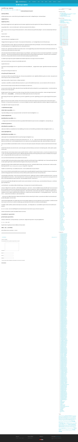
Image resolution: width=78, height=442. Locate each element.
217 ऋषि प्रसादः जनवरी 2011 (63, 296)
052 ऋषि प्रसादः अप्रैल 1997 (63, 238)
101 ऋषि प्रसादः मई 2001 (63, 260)
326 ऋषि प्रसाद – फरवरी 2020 (63, 382)
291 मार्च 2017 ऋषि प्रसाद (63, 354)
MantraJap (70, 419)
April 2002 (61, 195)
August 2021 (62, 66)
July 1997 (61, 223)
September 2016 (62, 114)
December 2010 (62, 168)
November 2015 (62, 122)
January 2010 (62, 177)
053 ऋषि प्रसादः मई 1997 (63, 239)
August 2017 (62, 105)
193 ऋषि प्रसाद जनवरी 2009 (63, 276)
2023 (61, 27)
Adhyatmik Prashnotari (62, 415)
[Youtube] (41, 439)
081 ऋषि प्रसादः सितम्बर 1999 (63, 247)
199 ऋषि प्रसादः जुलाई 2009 (63, 281)
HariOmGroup (57, 436)
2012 (61, 36)
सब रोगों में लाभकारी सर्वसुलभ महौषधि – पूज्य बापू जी (65, 19)
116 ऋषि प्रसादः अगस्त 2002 (63, 271)
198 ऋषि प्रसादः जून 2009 (63, 280)
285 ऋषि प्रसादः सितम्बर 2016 (63, 349)
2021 (61, 28)
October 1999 (62, 215)
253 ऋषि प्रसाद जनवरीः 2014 (63, 323)
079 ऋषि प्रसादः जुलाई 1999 (63, 245)
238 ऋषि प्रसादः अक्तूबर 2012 (63, 312)
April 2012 (61, 156)
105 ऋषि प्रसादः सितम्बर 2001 (63, 262)
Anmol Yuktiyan (68, 415)
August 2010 (62, 171)
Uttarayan (67, 429)
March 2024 (61, 50)
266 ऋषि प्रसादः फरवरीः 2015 (63, 334)
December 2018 (62, 92)
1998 (61, 43)
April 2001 (61, 204)
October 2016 (62, 113)
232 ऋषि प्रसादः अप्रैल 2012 (63, 307)
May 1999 (61, 219)
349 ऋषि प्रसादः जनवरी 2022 (63, 396)
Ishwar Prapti (62, 419)
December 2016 (62, 111)
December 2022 (62, 53)
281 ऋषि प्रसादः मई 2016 (63, 346)
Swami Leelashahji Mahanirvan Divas (69, 428)
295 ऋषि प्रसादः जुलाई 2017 (63, 357)
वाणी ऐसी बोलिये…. (4, 237)
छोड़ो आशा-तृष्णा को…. (54, 237)
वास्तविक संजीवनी (62, 21)
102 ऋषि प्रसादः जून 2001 (63, 261)
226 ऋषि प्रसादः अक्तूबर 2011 (63, 303)
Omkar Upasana (66, 421)
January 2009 (62, 187)
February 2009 (62, 186)
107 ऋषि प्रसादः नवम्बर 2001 (63, 264)
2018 (61, 31)
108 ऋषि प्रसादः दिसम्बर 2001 (63, 265)
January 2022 (62, 62)
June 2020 (61, 77)
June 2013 (61, 145)
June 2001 (61, 202)
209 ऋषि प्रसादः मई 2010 (63, 289)
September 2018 (62, 94)
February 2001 (62, 205)
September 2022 (62, 55)
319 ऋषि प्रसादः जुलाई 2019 (63, 377)
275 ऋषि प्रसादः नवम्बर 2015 (63, 341)
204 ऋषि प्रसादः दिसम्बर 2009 (63, 285)
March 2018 (61, 99)
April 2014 (61, 137)
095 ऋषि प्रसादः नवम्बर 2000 (63, 256)
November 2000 (62, 207)
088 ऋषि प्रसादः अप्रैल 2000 (63, 252)
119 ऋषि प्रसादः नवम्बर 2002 (63, 274)
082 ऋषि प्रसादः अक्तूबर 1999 (63, 248)
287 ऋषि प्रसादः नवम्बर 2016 (63, 351)
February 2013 (62, 148)
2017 (61, 32)
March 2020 (61, 80)
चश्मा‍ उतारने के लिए (62, 411)
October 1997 (62, 221)
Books (46, 1)
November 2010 (62, 169)
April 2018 (61, 98)
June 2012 (61, 154)
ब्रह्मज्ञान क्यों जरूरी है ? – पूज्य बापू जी (64, 22)
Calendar (59, 1)
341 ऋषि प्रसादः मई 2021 (63, 390)
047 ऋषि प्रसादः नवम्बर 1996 (63, 234)
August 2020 (62, 76)
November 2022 (62, 54)
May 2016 (61, 117)
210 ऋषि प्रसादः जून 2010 (63, 290)
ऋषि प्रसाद (61, 409)
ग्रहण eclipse (61, 410)
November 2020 (62, 73)
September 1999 (62, 216)
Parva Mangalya (70, 421)
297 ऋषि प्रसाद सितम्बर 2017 (63, 359)
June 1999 (61, 218)
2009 (61, 38)
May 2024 (61, 48)
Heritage (54, 1)
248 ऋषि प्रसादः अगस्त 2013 (63, 319)
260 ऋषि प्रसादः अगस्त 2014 (63, 329)
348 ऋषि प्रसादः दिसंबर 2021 (63, 395)
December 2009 (62, 178)
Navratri (63, 421)
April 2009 (61, 184)
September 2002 (62, 191)
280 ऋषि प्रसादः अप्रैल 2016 (63, 345)
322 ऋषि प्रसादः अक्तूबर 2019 (63, 379)
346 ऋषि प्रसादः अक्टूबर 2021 (63, 394)
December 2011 (62, 159)
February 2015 (62, 129)
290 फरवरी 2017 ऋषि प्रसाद (63, 353)
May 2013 (61, 146)
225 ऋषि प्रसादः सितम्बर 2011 (63, 302)
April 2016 (61, 118)
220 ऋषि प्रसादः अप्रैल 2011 (63, 298)
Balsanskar (66, 416)
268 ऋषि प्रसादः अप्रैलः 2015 (63, 335)
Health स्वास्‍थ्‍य (62, 403)
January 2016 (62, 120)
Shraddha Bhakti (72, 425)
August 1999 (62, 217)
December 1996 (62, 228)
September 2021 (62, 65)
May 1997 (61, 224)
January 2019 (62, 91)
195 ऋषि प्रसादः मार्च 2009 (63, 278)
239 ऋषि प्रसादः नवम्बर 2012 (63, 313)
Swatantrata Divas (62, 407)
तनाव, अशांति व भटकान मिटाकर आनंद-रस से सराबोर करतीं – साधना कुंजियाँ (68, 13)
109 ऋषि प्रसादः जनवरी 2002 (63, 266)
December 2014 (62, 131)
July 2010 (61, 172)
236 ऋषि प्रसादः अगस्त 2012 (63, 310)
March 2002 (61, 196)
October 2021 (62, 64)
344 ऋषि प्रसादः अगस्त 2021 (63, 392)
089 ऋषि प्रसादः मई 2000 (63, 253)
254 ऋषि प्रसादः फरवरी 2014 (63, 324)
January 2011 (62, 167)
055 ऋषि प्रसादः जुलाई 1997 (63, 240)
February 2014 (62, 139)
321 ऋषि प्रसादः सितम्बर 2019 (63, 378)
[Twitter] (41, 438)
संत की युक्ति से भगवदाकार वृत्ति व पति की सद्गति (65, 16)
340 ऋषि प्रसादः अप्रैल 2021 (63, 389)
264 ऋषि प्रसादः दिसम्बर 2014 (63, 332)
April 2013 (61, 147)
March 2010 (61, 175)
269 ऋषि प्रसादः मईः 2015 (63, 336)
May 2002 (61, 194)
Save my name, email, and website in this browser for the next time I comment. (13, 260)
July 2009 (61, 182)
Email (2, 255)
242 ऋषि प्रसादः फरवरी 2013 (63, 315)
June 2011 (61, 163)
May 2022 (61, 59)
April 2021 (61, 69)
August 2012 (62, 153)
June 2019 (61, 87)
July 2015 (61, 125)
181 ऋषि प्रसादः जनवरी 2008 (63, 275)
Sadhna (50, 1)
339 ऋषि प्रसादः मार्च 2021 (63, 388)
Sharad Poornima (62, 405)
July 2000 (61, 209)
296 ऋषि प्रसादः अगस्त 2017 (63, 358)
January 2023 (62, 52)
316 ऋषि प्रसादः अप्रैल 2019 (63, 374)
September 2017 (62, 104)
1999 (61, 42)
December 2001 (62, 198)
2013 (61, 35)
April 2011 (61, 165)
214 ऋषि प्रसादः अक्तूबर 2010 (63, 293)
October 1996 (62, 230)
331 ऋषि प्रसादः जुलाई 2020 (63, 385)
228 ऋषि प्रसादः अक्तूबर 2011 (63, 304)
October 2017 (62, 103)
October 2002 (62, 190)
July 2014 (61, 135)
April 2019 (61, 89)
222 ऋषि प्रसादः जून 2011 (63, 300)
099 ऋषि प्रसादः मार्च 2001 (63, 258)
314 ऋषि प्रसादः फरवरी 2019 (63, 373)
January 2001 (62, 206)
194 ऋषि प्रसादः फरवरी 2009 (63, 277)
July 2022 (61, 57)
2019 (61, 30)
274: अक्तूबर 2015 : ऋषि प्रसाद (63, 340)
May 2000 (61, 210)
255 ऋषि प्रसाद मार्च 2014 (63, 325)
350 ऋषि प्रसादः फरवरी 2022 (63, 397)
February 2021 (62, 71)
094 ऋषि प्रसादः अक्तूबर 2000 (63, 255)
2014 (61, 34)
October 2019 (62, 84)
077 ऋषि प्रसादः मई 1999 (63, 244)
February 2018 (62, 100)
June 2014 (61, 136)
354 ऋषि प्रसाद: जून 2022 (63, 398)
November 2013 (62, 141)
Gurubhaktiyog (62, 402)
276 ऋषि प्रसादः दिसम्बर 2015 (63, 342)
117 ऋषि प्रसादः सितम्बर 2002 (63, 272)
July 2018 (61, 96)
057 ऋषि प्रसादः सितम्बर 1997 (63, 241)
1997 (61, 44)
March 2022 (61, 60)
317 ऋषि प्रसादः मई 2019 (63, 375)
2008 (61, 39)
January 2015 (62, 130)
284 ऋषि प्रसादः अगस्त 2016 (63, 348)
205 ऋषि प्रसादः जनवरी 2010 (63, 286)
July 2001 (61, 201)
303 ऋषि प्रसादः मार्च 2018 (63, 364)
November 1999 (62, 214)
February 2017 (62, 110)
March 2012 (61, 157)
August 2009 (62, 181)
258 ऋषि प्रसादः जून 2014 (63, 327)
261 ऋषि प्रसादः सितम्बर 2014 (63, 330)
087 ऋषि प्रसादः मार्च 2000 (63, 251)
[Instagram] (43, 438)
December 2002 (62, 188)
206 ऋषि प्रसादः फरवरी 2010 (63, 287)
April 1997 (61, 225)
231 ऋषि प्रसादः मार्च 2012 (63, 306)
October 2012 (62, 151)
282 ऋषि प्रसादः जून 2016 (63, 347)
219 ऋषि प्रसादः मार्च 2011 (63, 297)
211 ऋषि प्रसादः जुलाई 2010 (63, 291)
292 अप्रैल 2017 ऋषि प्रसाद (63, 355)
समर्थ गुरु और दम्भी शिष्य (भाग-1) (63, 15)
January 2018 (62, 101)
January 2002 (62, 197)
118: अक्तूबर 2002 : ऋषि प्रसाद (63, 273)
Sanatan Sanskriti (72, 423)
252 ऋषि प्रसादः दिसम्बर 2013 (63, 322)
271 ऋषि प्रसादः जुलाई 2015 (63, 338)
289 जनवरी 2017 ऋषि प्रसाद (63, 352)
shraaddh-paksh (67, 425)
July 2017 (61, 106)
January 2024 (62, 51)
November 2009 (62, 179)
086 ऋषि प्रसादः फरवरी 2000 (63, 250)
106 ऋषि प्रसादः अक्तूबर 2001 (63, 263)
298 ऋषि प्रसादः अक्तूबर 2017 (63, 360)
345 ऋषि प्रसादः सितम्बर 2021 (63, 393)
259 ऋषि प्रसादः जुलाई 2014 (63, 328)
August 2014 (62, 134)
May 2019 (61, 88)
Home (29, 1)
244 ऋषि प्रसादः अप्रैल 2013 (63, 316)
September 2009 (62, 180)
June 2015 (61, 126)
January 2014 (62, 140)
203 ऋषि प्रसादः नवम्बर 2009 (63, 284)
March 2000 (61, 212)
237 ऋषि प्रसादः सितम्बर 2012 (63, 311)
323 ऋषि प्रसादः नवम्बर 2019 (63, 380)
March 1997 (61, 226)
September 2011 (62, 161)
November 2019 (62, 83)
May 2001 (61, 203)
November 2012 (62, 150)
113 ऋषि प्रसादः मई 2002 (63, 269)
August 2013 (62, 144)
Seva (63, 424)
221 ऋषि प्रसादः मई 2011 (63, 299)
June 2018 (61, 97)
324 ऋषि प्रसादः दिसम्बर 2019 (63, 381)
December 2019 (62, 82)
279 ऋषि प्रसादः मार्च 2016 (63, 344)
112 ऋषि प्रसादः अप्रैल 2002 (63, 268)
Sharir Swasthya (72, 424)
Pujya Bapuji (34, 1)
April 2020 (61, 79)
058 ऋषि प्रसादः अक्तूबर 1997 (63, 242)
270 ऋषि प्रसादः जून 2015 (63, 337)
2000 (61, 41)
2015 (61, 33)
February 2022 (62, 61)
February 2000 (62, 213)
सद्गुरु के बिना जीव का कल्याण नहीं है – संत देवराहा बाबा (66, 20)
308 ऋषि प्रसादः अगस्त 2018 (63, 368)
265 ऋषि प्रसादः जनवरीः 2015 (63, 333)
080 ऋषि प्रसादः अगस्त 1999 (63, 246)
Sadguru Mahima (66, 423)
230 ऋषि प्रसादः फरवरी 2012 (63, 305)
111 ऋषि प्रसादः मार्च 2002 (63, 267)
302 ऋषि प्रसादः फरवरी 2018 (63, 363)
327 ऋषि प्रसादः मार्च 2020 (63, 383)
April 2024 (61, 49)
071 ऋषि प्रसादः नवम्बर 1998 (63, 243)
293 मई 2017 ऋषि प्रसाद (63, 356)
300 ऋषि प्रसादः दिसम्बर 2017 (63, 361)
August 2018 (62, 95)
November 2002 (62, 189)
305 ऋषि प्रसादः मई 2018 (63, 365)
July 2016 (61, 115)
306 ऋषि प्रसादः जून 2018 (63, 366)
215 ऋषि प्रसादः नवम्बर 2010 (63, 294)
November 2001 (62, 199)
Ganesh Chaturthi (62, 401)
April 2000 (61, 211)
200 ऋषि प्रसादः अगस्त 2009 (63, 282)
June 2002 (61, 193)
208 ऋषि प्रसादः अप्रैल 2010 (63, 288)
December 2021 (62, 63)
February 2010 (62, 176)
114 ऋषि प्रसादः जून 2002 (63, 270)
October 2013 (62, 142)
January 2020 (62, 81)
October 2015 (62, 123)
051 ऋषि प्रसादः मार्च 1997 (63, 237)
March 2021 (61, 70)
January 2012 (62, 158)
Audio (38, 1)
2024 (61, 26)
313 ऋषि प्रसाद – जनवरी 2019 (63, 372)
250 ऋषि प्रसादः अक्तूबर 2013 (63, 321)
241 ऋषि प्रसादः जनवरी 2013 (63, 314)
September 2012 (62, 152)
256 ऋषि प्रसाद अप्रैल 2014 (63, 326)
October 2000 (62, 208)
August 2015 (62, 124)
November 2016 (62, 112)
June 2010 (61, 173)
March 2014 (61, 138)
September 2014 (62, 133)
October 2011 (62, 160)
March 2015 (61, 128)
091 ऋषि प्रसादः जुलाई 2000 (63, 254)
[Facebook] (40, 438)
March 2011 (61, 166)
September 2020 (62, 75)
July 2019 (61, 86)
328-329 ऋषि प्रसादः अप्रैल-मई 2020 (64, 384)
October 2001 (62, 200)
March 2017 (61, 109)
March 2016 (61, 119)
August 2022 (62, 56)
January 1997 (62, 227)
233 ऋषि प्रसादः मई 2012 (63, 308)
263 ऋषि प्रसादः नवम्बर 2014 (63, 331)
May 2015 (61, 127)
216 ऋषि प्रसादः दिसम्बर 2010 (63, 295)
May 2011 (61, 164)
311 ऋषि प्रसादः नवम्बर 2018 (63, 370)
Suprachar (63, 428)
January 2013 (62, 149)
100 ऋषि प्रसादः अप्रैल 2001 (63, 259)
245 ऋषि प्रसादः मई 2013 (63, 317)
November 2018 (62, 93)
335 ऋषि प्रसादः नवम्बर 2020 (63, 386)
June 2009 (61, 183)
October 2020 (62, 74)
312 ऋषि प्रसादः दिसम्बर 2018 (63, 371)
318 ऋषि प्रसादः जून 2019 (63, 376)
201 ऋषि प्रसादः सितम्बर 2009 (63, 283)
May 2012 (61, 155)
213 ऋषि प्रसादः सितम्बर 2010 (63, 292)
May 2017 (61, 107)
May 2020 (61, 78)
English (61, 400)
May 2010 (61, 174)
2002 (61, 40)
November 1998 (62, 220)
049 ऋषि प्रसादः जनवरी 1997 (63, 236)
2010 (61, 37)
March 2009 (61, 185)
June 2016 (61, 116)
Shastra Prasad (61, 425)
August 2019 (62, 85)
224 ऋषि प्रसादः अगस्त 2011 (63, 301)
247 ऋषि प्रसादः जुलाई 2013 (63, 318)
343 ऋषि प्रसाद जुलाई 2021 (63, 391)
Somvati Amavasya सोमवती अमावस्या (64, 406)
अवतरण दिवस (61, 408)
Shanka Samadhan (62, 404)
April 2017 (61, 108)
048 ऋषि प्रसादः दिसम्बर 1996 (63, 235)
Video (42, 1)
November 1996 (62, 229)
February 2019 (62, 90)
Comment (3, 250)
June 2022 (61, 58)
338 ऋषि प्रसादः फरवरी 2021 (63, 387)
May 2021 (61, 68)
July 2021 (61, 67)
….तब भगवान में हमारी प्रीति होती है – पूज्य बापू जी (65, 14)
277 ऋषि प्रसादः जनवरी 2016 (63, 343)
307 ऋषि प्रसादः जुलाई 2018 (63, 367)
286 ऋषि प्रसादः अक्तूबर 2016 (63, 350)
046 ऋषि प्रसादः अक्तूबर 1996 (63, 233)
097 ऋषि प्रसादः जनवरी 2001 (63, 257)
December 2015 (62, 121)
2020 (61, 29)
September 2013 (62, 143)
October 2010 (62, 170)
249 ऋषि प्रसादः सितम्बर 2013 (63, 320)
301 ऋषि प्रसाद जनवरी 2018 (63, 362)
